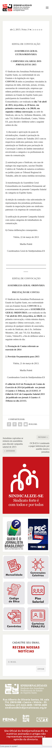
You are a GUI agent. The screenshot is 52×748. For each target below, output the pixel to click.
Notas (24, 29)
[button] (9, 746)
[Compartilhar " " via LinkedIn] (20, 424)
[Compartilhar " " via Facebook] (9, 424)
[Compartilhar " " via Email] (25, 424)
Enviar (41, 669)
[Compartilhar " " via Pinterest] (14, 424)
